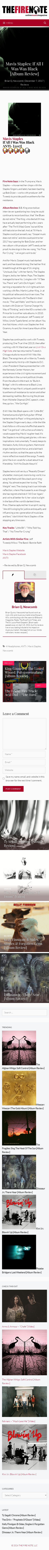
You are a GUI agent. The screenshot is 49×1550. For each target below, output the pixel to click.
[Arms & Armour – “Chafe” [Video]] (24, 1320)
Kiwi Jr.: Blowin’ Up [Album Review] (19, 1474)
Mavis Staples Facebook (14, 554)
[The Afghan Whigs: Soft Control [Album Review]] (24, 1373)
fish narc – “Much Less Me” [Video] (18, 1421)
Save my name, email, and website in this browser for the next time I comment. (25, 778)
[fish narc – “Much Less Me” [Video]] (24, 1415)
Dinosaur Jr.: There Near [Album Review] (22, 1532)
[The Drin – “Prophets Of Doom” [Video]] (24, 899)
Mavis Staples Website (14, 550)
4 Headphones (13, 646)
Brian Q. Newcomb (24, 607)
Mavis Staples (34, 646)
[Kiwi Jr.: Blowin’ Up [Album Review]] (24, 1468)
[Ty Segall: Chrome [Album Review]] (24, 848)
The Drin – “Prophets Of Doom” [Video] (21, 1519)
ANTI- (6, 557)
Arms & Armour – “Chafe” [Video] (18, 1326)
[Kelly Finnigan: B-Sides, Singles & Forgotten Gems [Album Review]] (24, 950)
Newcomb (8, 650)
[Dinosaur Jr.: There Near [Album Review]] (24, 1001)
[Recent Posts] (35, 575)
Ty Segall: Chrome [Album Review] (19, 1515)
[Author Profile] (13, 575)
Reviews (24, 84)
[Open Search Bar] (45, 22)
